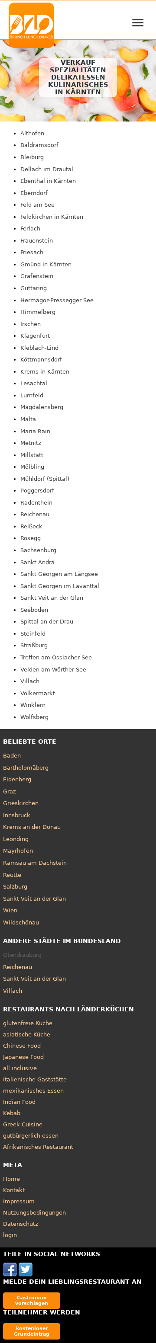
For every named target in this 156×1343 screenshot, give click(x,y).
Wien (10, 910)
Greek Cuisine (22, 1124)
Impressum (19, 1201)
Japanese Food (23, 1057)
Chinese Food (22, 1045)
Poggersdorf (37, 490)
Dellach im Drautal (46, 169)
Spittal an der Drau (46, 621)
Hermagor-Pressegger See (57, 300)
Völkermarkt (37, 693)
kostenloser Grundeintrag (31, 1331)
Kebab (11, 1113)
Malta (28, 419)
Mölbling (32, 467)
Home (11, 1179)
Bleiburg (32, 157)
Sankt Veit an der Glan (51, 598)
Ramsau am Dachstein (35, 863)
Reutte (12, 875)
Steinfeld (33, 633)
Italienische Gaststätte (35, 1079)
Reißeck (31, 526)
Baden (12, 755)
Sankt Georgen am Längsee (59, 574)
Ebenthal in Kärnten (48, 181)
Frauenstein (36, 240)
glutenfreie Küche (27, 1023)
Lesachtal (33, 383)
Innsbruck (16, 815)
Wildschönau (21, 922)
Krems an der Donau (32, 827)
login (10, 1235)
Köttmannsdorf (41, 359)
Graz (9, 791)
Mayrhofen (18, 850)
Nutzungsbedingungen (34, 1212)
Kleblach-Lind (39, 348)
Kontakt (14, 1190)
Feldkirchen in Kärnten (51, 217)
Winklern (33, 705)
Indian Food (19, 1102)
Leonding (16, 839)
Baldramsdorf (39, 145)
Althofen (32, 133)
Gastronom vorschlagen (31, 1300)
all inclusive (20, 1068)
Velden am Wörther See (53, 669)
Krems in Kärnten (44, 371)
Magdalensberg (41, 407)
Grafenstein (36, 276)
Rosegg (30, 538)
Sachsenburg (38, 550)
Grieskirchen (21, 803)
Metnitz (30, 443)
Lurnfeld (31, 395)
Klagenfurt (35, 336)
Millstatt (31, 455)
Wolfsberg (34, 717)
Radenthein (36, 502)
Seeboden (34, 610)
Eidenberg (17, 779)
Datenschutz (20, 1224)
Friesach (31, 252)
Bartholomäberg (26, 767)
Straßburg (34, 645)
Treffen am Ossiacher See (56, 657)
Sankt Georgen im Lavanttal (59, 586)
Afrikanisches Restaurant (38, 1147)
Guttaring (33, 288)
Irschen (30, 324)
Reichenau (34, 514)
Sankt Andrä (37, 562)
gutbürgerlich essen (30, 1135)
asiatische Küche (26, 1034)
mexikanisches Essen (33, 1090)
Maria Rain (35, 431)
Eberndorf (34, 193)
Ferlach (30, 228)
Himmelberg (37, 312)
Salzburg (15, 886)
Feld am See (37, 204)
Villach (29, 681)
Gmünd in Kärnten (46, 264)
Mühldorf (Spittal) (44, 479)
